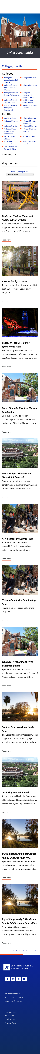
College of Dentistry (30, 118)
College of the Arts (29, 78)
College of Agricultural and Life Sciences (11, 80)
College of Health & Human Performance (11, 94)
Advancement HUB (13, 993)
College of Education (30, 85)
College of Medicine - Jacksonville (30, 122)
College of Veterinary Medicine (30, 130)
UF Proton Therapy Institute (29, 143)
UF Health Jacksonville (8, 143)
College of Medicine (11, 121)
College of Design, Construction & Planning (10, 87)
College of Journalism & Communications (28, 95)
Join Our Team (11, 1011)
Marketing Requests (13, 1001)
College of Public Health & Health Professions (10, 131)
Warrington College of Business (30, 106)
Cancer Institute (10, 118)
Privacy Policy (11, 1023)
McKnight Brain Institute (9, 137)
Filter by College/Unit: (20, 171)
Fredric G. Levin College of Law (28, 101)
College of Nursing (10, 126)
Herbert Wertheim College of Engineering (10, 107)
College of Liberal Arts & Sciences (10, 101)
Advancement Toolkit (14, 997)
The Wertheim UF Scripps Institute (10, 148)
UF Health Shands (29, 136)
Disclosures (10, 1019)
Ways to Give (10, 163)
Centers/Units (10, 154)
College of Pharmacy (30, 126)
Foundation (9, 1015)
